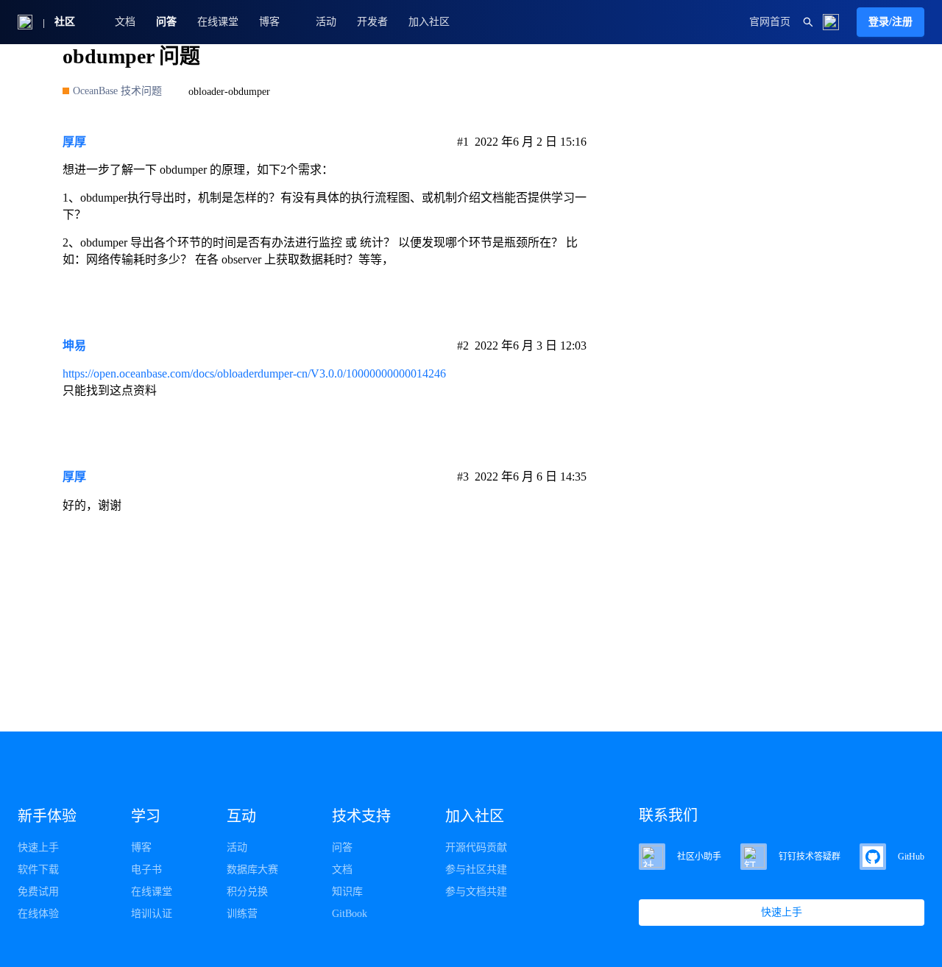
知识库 (347, 891)
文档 (125, 21)
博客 (141, 847)
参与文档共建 (476, 891)
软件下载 (38, 869)
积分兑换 (247, 891)
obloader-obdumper (229, 91)
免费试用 (38, 891)
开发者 (372, 21)
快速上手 (38, 847)
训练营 (242, 913)
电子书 (146, 869)
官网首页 (769, 21)
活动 (326, 21)
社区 (64, 21)
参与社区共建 (476, 869)
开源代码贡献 (476, 847)
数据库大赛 (252, 869)
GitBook (349, 913)
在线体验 (38, 913)
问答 (166, 21)
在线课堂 (217, 21)
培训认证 (151, 913)
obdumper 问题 (131, 56)
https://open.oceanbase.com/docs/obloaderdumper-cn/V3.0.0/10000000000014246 (254, 373)
